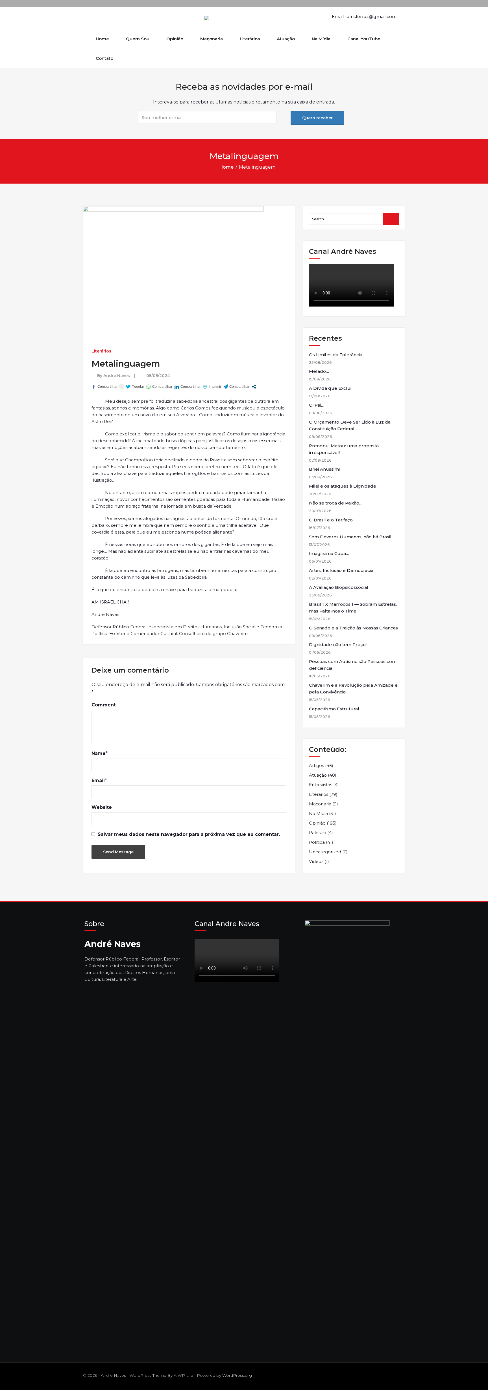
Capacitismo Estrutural (334, 708)
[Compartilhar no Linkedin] (188, 386)
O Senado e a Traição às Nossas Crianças (353, 628)
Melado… (319, 371)
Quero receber (317, 117)
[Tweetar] (135, 386)
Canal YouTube (363, 38)
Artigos (316, 765)
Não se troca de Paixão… (335, 503)
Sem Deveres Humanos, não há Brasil (350, 536)
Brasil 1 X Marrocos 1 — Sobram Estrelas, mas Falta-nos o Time (353, 608)
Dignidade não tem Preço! (338, 644)
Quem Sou (137, 38)
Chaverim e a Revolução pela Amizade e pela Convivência (353, 688)
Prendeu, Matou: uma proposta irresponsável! (344, 449)
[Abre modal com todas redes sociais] (254, 386)
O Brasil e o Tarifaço (331, 520)
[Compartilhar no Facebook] (104, 386)
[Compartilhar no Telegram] (236, 386)
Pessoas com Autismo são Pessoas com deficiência (352, 665)
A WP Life (183, 1375)
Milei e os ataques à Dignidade (342, 486)
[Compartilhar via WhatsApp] (159, 386)
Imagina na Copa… (329, 553)
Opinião (174, 38)
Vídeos (316, 861)
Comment (103, 705)
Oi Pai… (316, 405)
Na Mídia (321, 38)
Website (101, 807)
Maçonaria (211, 38)
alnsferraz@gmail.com (371, 16)
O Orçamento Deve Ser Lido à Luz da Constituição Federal (350, 425)
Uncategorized (325, 851)
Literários (250, 38)
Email (98, 780)
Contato (104, 58)
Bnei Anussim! (324, 469)
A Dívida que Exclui (330, 388)
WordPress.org (237, 1375)
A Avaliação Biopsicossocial (338, 587)
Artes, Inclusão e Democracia (341, 570)
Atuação (286, 38)
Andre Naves (116, 375)
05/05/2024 (158, 375)
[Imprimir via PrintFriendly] (212, 386)
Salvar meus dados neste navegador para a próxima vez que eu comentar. (189, 834)
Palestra (317, 832)
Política (317, 842)
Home (102, 38)
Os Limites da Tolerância (335, 354)
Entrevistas (320, 784)
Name (98, 753)
